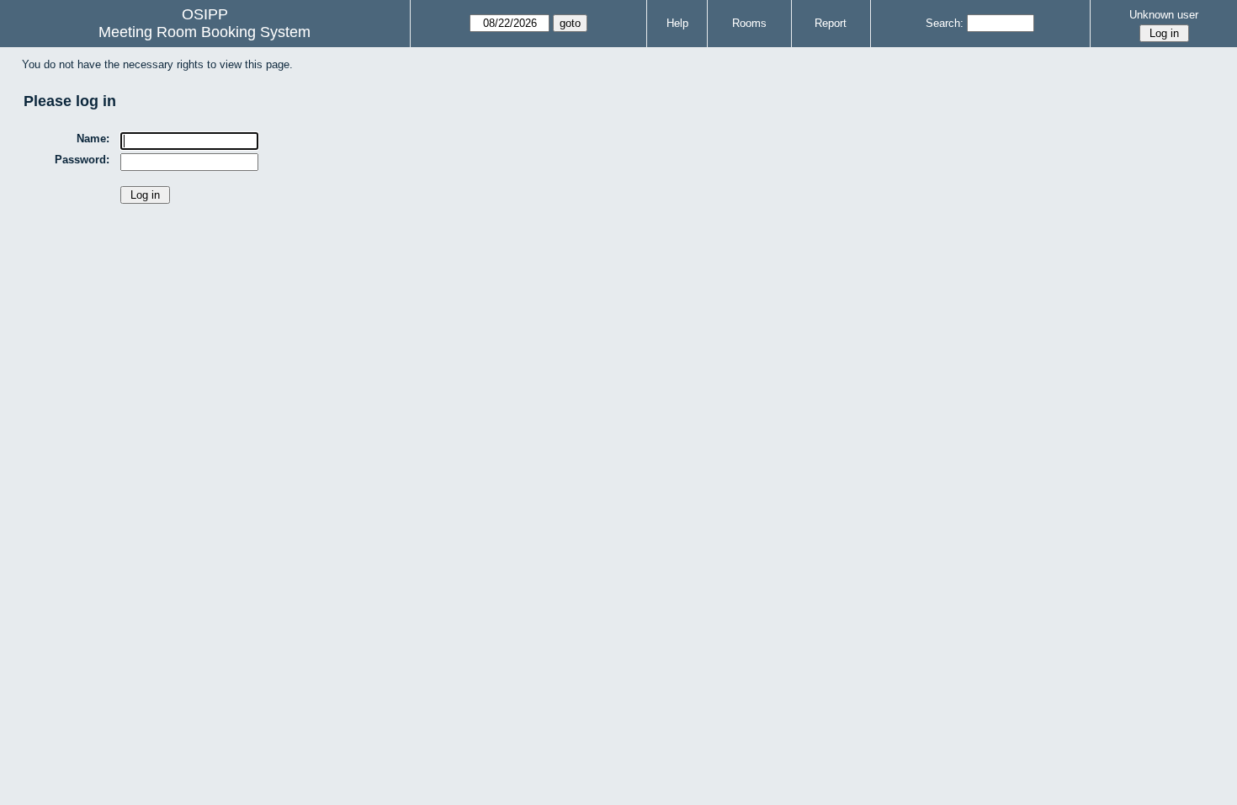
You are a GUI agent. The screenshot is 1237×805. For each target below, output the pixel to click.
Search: (945, 23)
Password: (82, 159)
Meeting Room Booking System (204, 32)
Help (677, 23)
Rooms (749, 23)
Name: (93, 138)
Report (831, 23)
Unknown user (1163, 14)
